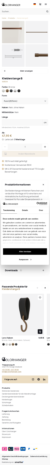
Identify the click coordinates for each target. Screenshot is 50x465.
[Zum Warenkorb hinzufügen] (40, 331)
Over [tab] (41, 210)
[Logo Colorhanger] (11, 4)
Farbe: (8, 87)
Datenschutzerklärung (38, 456)
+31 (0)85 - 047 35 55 (10, 370)
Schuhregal (6, 402)
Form (4, 95)
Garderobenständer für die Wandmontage (19, 394)
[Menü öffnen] (45, 4)
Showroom (6, 434)
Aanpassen (23, 259)
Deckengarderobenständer (13, 397)
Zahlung (5, 417)
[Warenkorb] (40, 4)
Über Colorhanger (9, 431)
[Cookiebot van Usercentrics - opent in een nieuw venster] (36, 203)
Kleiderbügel (7, 399)
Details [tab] (25, 210)
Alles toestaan (25, 252)
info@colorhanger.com (11, 371)
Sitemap (5, 459)
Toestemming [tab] (9, 210)
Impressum (6, 437)
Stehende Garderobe (10, 391)
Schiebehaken (7, 405)
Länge (5, 117)
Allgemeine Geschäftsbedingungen (15, 456)
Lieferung (6, 414)
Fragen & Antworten (10, 411)
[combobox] (25, 101)
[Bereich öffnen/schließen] (43, 184)
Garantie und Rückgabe (11, 423)
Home (4, 18)
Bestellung (6, 420)
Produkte (11, 18)
